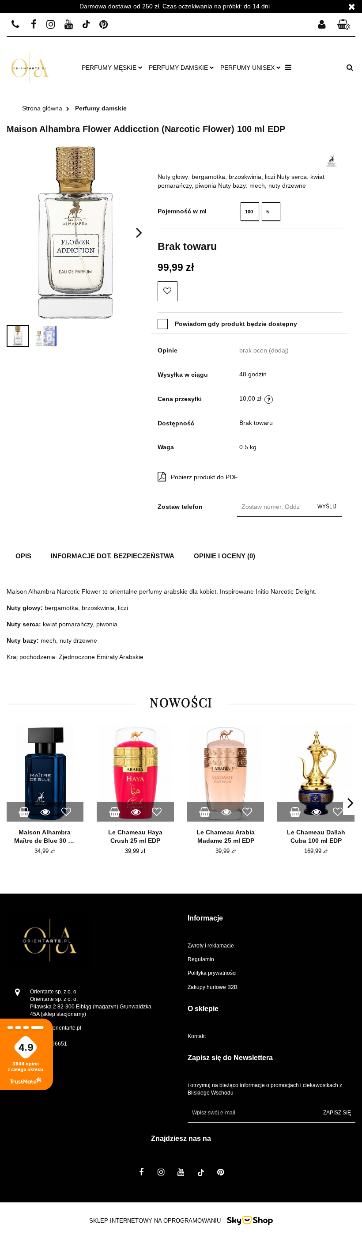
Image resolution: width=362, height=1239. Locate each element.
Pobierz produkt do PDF (204, 477)
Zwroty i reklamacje (211, 946)
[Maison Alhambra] (332, 158)
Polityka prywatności (212, 973)
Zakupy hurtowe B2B (213, 987)
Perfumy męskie (110, 67)
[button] (343, 25)
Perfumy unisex (248, 67)
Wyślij (326, 507)
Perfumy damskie (179, 67)
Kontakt (197, 1036)
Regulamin (201, 959)
